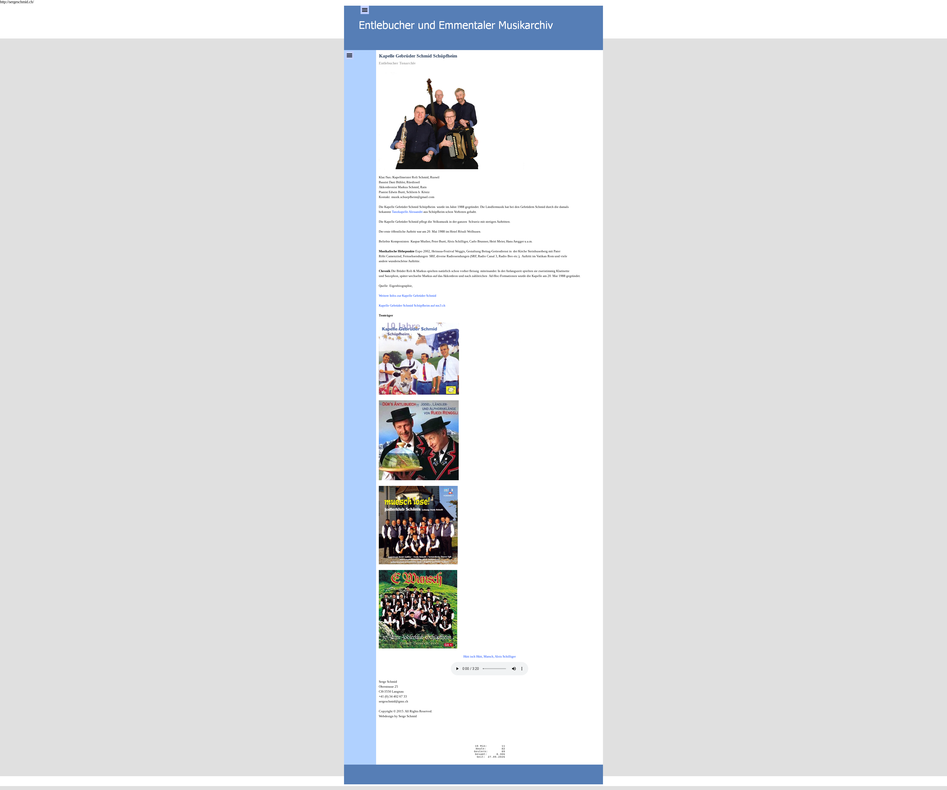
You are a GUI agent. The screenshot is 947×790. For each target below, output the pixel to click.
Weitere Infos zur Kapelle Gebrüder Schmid (407, 295)
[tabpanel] (489, 363)
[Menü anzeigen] (365, 10)
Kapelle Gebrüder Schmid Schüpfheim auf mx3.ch (412, 305)
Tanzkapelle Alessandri (407, 212)
